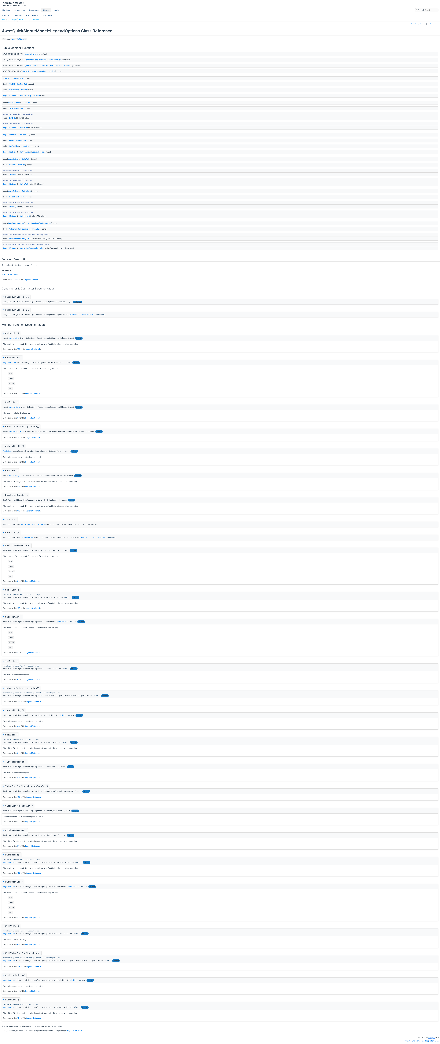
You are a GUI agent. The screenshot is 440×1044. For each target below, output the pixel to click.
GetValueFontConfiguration (39, 223)
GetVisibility (18, 78)
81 (18, 652)
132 (18, 797)
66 (18, 944)
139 (18, 966)
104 (18, 1018)
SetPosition (14, 146)
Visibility (7, 78)
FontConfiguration (16, 223)
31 (17, 280)
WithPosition (25, 152)
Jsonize (51, 71)
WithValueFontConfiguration (32, 248)
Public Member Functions (418, 24)
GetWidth (26, 159)
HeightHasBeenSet (17, 197)
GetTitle (27, 103)
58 (18, 418)
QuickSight (12, 20)
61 (18, 679)
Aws (3, 20)
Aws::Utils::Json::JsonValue (34, 71)
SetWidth (13, 174)
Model (21, 20)
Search (421, 10)
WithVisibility (25, 95)
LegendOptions (33, 20)
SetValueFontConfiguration (20, 238)
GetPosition (24, 135)
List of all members (432, 24)
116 (18, 511)
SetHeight (13, 206)
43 (18, 822)
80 (18, 581)
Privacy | (408, 1041)
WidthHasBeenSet (17, 165)
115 (18, 349)
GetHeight (26, 191)
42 (18, 462)
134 (18, 702)
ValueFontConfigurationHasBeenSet (24, 229)
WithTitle (24, 128)
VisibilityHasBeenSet (18, 84)
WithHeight (25, 216)
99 (18, 753)
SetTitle (12, 118)
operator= (44, 65)
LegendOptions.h (19, 39)
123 (18, 873)
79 (18, 393)
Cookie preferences (430, 1041)
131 (18, 437)
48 (18, 991)
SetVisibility (14, 90)
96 (18, 486)
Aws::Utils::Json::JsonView (50, 60)
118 (18, 608)
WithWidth (24, 184)
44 (18, 726)
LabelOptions (14, 103)
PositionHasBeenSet (17, 140)
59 (18, 777)
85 (18, 917)
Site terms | (417, 1041)
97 (18, 846)
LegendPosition (9, 135)
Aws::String (13, 159)
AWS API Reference (10, 275)
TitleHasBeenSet (16, 108)
